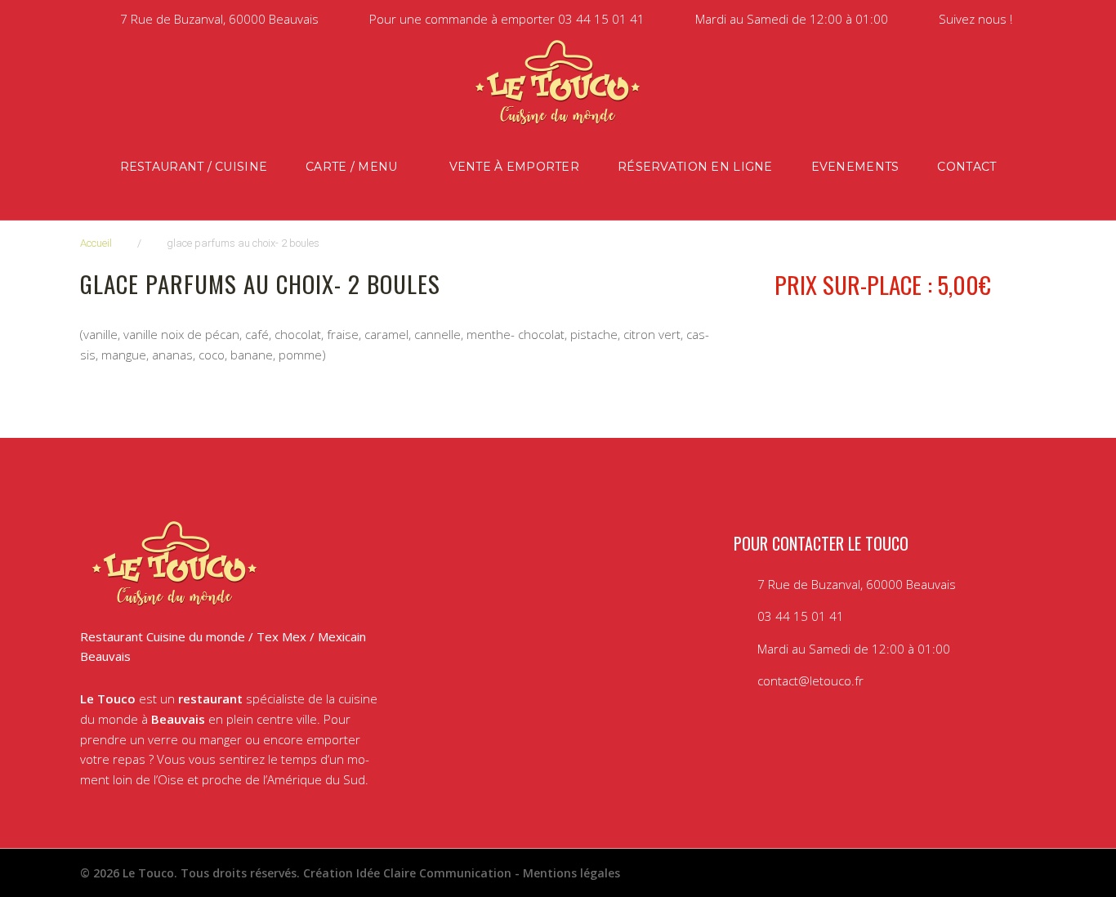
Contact (966, 166)
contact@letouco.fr (810, 680)
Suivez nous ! (975, 19)
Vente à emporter (514, 166)
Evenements (855, 166)
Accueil (96, 243)
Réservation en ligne (695, 166)
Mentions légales (571, 873)
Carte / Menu (351, 166)
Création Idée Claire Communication (407, 873)
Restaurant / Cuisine (194, 166)
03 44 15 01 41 (601, 19)
